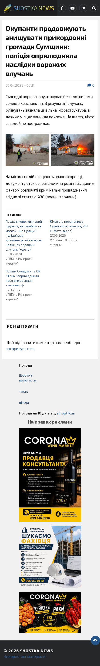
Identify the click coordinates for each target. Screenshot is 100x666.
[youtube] (72, 8)
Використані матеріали (25, 656)
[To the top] (95, 640)
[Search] (94, 8)
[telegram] (83, 8)
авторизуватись (20, 348)
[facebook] (62, 8)
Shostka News (36, 650)
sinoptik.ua (66, 413)
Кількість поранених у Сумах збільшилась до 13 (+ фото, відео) (69, 226)
